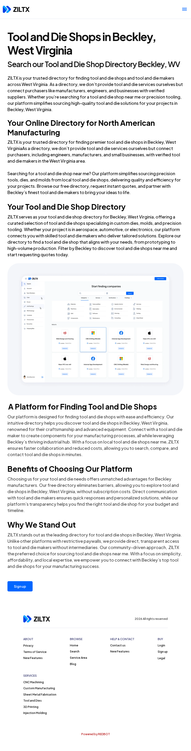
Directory (68, 122)
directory (58, 78)
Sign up (20, 586)
